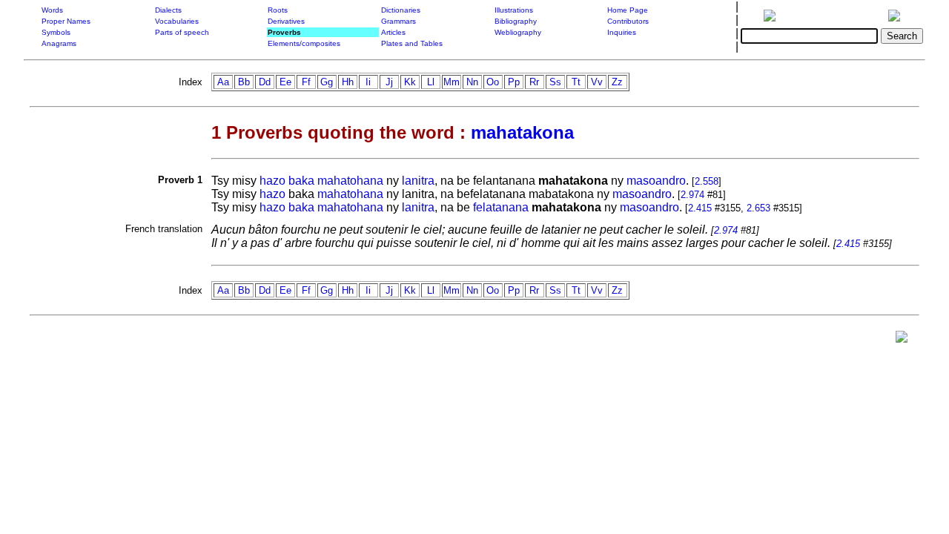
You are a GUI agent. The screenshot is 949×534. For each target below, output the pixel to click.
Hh (348, 82)
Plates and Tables (412, 43)
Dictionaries (400, 10)
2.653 (758, 208)
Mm (451, 82)
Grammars (398, 21)
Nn (472, 82)
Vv (597, 82)
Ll (430, 82)
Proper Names (66, 21)
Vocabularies (177, 21)
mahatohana (350, 180)
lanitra (418, 180)
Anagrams (59, 43)
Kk (410, 82)
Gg (326, 82)
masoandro (656, 180)
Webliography (518, 32)
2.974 (692, 194)
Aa (223, 82)
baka (301, 180)
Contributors (628, 21)
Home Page (627, 10)
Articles (393, 32)
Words (52, 10)
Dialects (168, 10)
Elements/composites (304, 43)
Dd (265, 82)
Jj (389, 82)
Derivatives (286, 21)
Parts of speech (182, 32)
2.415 (700, 208)
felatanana (501, 207)
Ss (555, 82)
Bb (244, 82)
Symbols (56, 32)
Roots (278, 10)
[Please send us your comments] (901, 340)
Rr (534, 82)
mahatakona (522, 132)
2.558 (706, 181)
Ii (368, 82)
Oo (492, 82)
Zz (617, 82)
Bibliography (516, 21)
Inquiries (621, 32)
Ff (306, 82)
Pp (514, 82)
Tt (576, 82)
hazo (272, 180)
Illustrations (514, 10)
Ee (285, 82)
